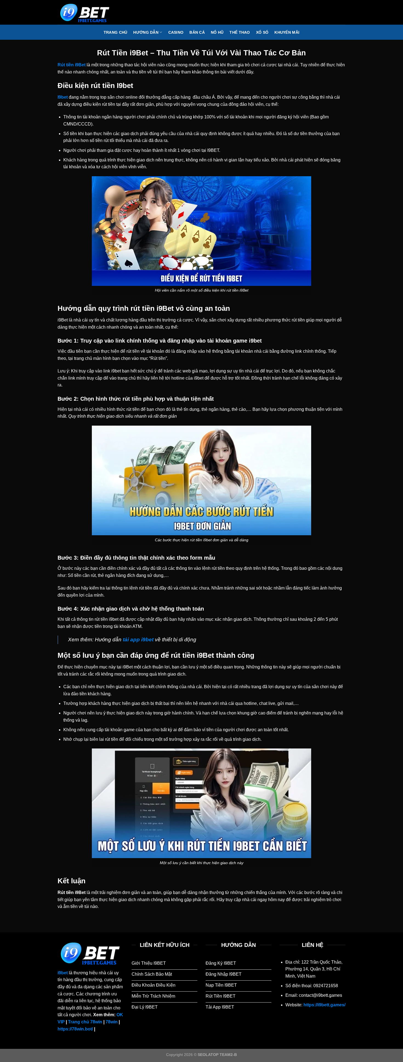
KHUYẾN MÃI (286, 32)
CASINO (176, 32)
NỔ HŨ (217, 32)
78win (112, 1022)
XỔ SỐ (262, 32)
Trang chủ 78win (85, 1022)
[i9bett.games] (85, 12)
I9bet (63, 97)
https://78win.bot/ (75, 1029)
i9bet (63, 972)
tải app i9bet (138, 639)
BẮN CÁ (197, 32)
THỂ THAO (239, 32)
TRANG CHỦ (115, 32)
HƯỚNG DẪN (145, 32)
